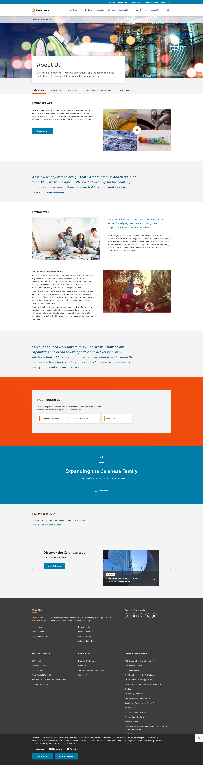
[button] (127, 616)
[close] (199, 738)
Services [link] (111, 10)
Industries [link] (73, 10)
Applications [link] (86, 10)
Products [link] (100, 10)
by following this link (129, 741)
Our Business (73, 90)
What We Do (56, 90)
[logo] (40, 10)
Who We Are (38, 90)
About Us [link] (155, 10)
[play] (137, 130)
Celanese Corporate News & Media (46, 524)
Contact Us (122, 2)
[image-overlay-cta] (154, 580)
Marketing (57, 749)
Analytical (74, 749)
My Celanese (136, 2)
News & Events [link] (141, 10)
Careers (112, 2)
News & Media (125, 90)
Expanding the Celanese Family (99, 90)
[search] (168, 10)
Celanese (35, 19)
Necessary (39, 749)
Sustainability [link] (124, 10)
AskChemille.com (151, 2)
